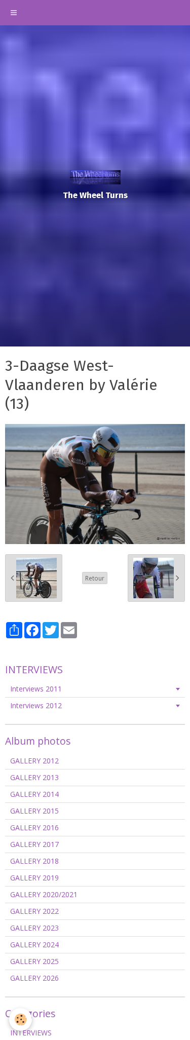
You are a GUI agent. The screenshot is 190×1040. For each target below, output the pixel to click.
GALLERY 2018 (34, 861)
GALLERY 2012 (34, 760)
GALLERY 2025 (34, 961)
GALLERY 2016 (34, 827)
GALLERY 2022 (34, 911)
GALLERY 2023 (34, 928)
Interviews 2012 (36, 705)
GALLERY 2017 (34, 844)
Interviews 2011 (36, 689)
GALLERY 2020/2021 (44, 894)
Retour (94, 578)
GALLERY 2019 (34, 877)
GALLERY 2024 (34, 944)
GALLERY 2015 (34, 811)
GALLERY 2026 (34, 978)
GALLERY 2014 (34, 794)
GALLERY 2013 (34, 777)
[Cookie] (20, 1019)
